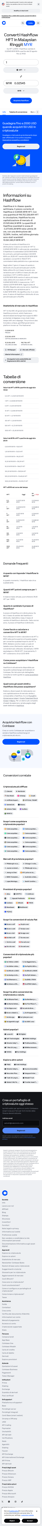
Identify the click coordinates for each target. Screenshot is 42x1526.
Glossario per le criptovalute (14, 1272)
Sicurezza (6, 1219)
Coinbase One (7, 1343)
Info (3, 1203)
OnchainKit (6, 1432)
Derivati (5, 1356)
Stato (4, 1330)
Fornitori (5, 1225)
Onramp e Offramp (9, 1419)
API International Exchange (13, 1457)
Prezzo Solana (8, 1477)
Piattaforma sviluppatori (12, 1403)
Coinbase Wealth (9, 1347)
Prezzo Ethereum (9, 1474)
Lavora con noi (8, 1206)
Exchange (6, 1389)
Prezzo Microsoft (9, 1494)
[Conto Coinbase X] (2, 1501)
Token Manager (8, 1376)
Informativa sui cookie (11, 1232)
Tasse (4, 1297)
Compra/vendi (8, 1337)
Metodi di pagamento (10, 1320)
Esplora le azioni (8, 1256)
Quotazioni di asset (10, 1366)
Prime (4, 1383)
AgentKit (5, 1444)
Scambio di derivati (10, 1392)
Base (4, 1406)
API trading (6, 1425)
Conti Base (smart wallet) (12, 1415)
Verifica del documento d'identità (15, 1314)
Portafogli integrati (10, 1412)
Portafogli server (9, 1409)
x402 (4, 1422)
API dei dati (6, 1435)
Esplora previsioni (9, 1359)
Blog (4, 1212)
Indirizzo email (7, 1118)
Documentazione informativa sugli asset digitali (18, 1245)
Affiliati (5, 1209)
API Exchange (7, 1454)
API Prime (6, 1461)
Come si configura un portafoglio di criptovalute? (16, 1289)
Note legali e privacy (10, 1228)
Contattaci (6, 1307)
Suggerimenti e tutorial (11, 1269)
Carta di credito (8, 1350)
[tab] (4, 112)
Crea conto (6, 1311)
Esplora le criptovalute (11, 1253)
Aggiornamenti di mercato (12, 1276)
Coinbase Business (9, 1369)
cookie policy (13, 1511)
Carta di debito (8, 1353)
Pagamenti (6, 1373)
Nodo (4, 1441)
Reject (12, 1521)
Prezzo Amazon (8, 1497)
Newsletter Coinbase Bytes (13, 1263)
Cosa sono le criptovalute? (13, 1282)
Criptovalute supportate (12, 1327)
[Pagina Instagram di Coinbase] (15, 1501)
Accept (30, 1521)
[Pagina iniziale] (4, 23)
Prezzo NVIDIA (8, 1487)
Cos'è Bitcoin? (7, 1279)
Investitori (6, 1222)
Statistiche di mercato (11, 1259)
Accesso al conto (9, 1324)
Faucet (5, 1451)
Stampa (5, 1216)
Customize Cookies (27, 1515)
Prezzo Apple (7, 1490)
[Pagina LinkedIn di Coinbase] (9, 1501)
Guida (4, 1304)
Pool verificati (8, 1396)
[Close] (36, 1511)
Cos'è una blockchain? (11, 1285)
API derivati (7, 1464)
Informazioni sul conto (11, 1317)
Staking (5, 1386)
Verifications (7, 1438)
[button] (38, 23)
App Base (6, 1340)
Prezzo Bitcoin (8, 1471)
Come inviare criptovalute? (13, 1294)
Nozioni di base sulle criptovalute (15, 1266)
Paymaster (6, 1428)
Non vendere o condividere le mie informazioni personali (15, 1239)
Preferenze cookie (9, 1235)
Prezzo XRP (6, 1480)
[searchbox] (21, 91)
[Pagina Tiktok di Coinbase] (22, 1501)
